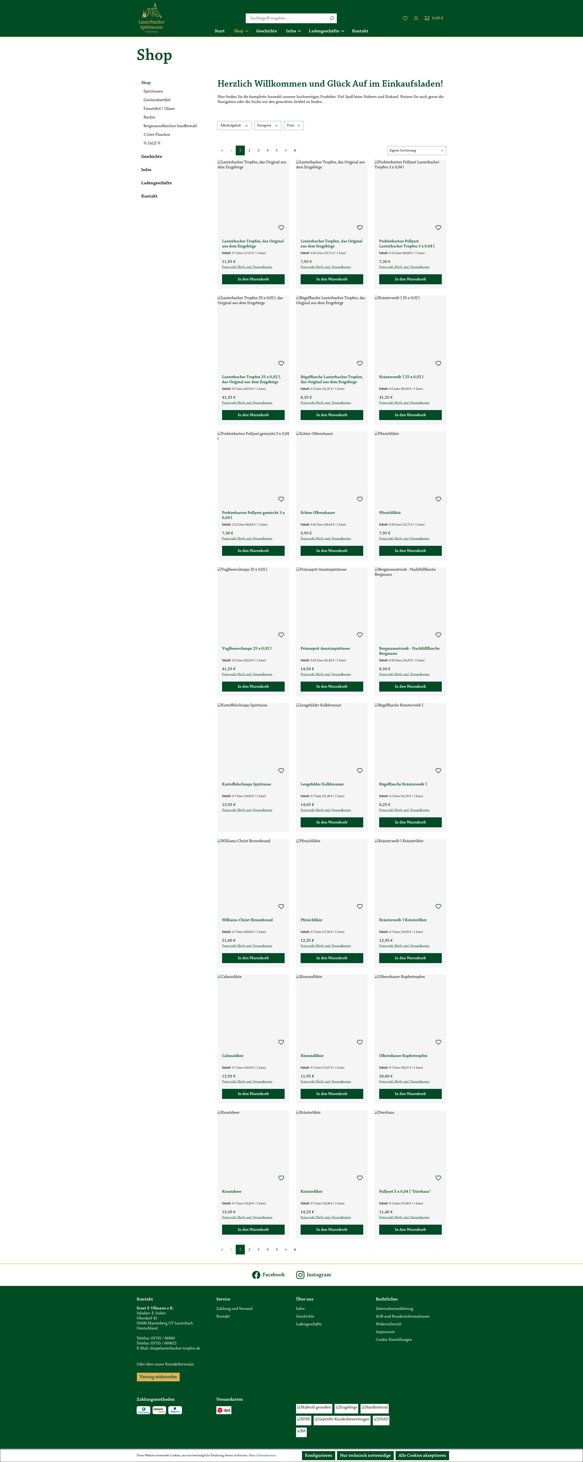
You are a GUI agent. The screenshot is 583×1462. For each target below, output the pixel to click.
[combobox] (286, 18)
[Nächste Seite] (285, 150)
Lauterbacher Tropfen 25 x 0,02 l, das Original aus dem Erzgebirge (251, 379)
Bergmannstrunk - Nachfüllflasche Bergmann (409, 651)
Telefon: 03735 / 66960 (156, 1338)
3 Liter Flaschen (156, 135)
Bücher (149, 117)
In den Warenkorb (253, 279)
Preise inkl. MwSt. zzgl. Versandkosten (247, 267)
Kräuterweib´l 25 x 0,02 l (401, 377)
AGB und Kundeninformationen (403, 1317)
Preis (291, 125)
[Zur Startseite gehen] (152, 17)
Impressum (385, 1332)
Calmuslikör (232, 1056)
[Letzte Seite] (294, 150)
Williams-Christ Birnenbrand (247, 920)
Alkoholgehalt (231, 125)
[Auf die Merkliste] (281, 227)
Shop (146, 83)
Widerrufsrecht (388, 1324)
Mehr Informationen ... (264, 1455)
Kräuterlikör (311, 1192)
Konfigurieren (318, 1455)
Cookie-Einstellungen (394, 1340)
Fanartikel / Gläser (159, 109)
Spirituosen (153, 92)
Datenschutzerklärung (394, 1309)
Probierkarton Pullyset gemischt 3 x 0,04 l (253, 515)
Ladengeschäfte (156, 183)
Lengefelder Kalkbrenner (322, 784)
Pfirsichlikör (390, 513)
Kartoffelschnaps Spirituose (246, 784)
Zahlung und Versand (234, 1309)
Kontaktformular (179, 1364)
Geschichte (151, 156)
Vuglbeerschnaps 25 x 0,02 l (246, 649)
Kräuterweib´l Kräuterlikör (403, 920)
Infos (146, 170)
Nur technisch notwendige (365, 1455)
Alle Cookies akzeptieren (422, 1455)
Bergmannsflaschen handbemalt (170, 126)
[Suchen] (331, 18)
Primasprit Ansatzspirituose (325, 649)
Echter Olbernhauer (318, 513)
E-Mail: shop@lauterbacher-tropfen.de (168, 1349)
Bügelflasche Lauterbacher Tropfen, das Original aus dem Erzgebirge (332, 379)
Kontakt (149, 196)
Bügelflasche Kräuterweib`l (403, 784)
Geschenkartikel (157, 100)
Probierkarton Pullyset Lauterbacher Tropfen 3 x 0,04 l (407, 244)
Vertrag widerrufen (158, 1377)
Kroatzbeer (231, 1192)
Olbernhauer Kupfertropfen (403, 1056)
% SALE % (152, 143)
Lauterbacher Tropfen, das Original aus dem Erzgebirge (253, 244)
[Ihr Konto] (416, 18)
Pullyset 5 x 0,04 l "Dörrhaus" (405, 1192)
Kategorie (264, 125)
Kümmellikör (312, 1056)
